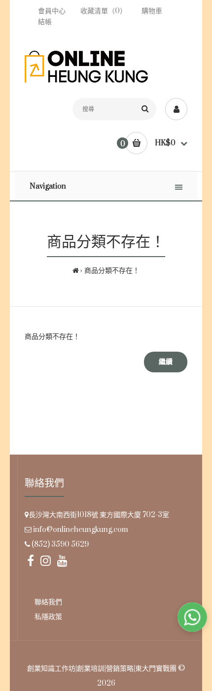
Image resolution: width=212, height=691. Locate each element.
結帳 (45, 22)
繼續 (166, 361)
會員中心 (52, 11)
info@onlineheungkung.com (80, 529)
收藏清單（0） (103, 11)
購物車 (151, 11)
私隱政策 (48, 617)
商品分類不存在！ (112, 270)
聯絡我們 (48, 602)
